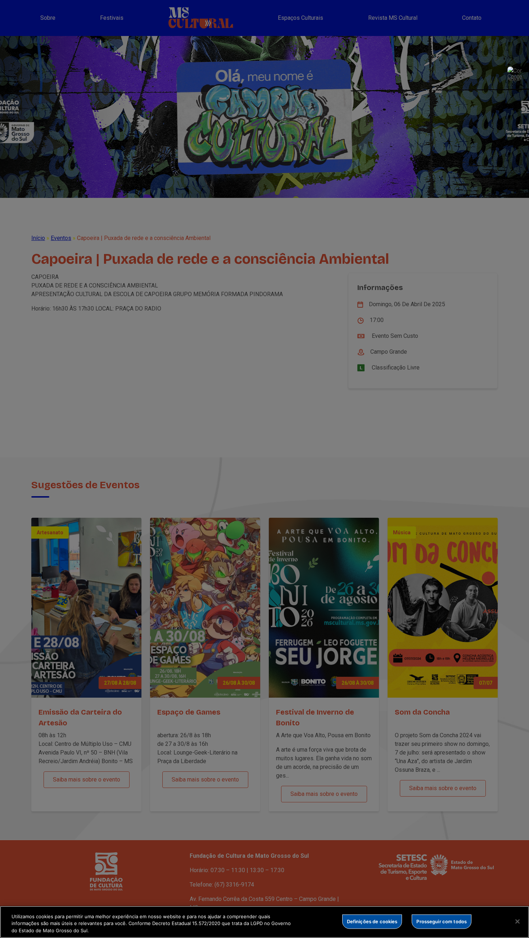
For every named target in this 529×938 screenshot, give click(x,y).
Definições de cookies (372, 921)
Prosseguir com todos (441, 921)
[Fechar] (517, 921)
